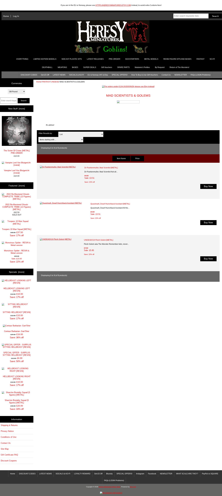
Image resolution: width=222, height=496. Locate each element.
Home (6, 16)
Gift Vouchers (106, 67)
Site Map (5, 449)
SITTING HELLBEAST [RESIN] (17, 312)
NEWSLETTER (180, 75)
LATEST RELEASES (95, 59)
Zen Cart (133, 487)
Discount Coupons (9, 461)
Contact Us (166, 75)
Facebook (152, 474)
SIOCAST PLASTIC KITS (71, 59)
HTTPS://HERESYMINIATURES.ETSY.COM (113, 5)
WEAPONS (62, 67)
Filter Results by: (45, 133)
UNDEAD (55, 82)
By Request (159, 67)
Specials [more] (16, 272)
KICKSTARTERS (132, 59)
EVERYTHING (22, 59)
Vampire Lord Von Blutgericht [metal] (16, 171)
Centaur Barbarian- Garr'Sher (16, 331)
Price (137, 158)
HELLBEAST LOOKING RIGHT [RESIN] (17, 377)
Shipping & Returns (9, 425)
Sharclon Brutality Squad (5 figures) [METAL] (17, 401)
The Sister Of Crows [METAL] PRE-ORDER (17, 151)
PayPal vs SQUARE (210, 474)
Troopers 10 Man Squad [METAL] (16, 229)
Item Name (121, 158)
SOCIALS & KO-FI (76, 75)
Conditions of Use (8, 437)
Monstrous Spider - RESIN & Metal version (16, 252)
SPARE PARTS (123, 67)
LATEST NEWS (59, 75)
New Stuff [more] (16, 108)
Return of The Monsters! (179, 67)
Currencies (16, 83)
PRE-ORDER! (114, 59)
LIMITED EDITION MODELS (44, 59)
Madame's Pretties (142, 67)
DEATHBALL (47, 67)
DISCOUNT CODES (29, 75)
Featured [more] (17, 185)
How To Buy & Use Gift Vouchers (144, 75)
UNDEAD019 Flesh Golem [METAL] (98, 240)
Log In (16, 16)
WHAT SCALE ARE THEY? (187, 474)
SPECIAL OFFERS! (119, 75)
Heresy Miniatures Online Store (109, 487)
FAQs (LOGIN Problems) (201, 75)
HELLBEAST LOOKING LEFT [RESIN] (16, 289)
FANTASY (46, 82)
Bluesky (109, 474)
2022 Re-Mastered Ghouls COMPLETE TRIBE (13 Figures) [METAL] (16, 206)
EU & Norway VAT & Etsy (98, 75)
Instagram (140, 474)
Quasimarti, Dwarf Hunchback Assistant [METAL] (110, 204)
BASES (75, 67)
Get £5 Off (45, 75)
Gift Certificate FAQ (9, 455)
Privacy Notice (7, 431)
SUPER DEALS (89, 67)
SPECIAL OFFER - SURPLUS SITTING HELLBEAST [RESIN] (17, 354)
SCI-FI (212, 59)
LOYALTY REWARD (82, 474)
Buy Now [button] (208, 186)
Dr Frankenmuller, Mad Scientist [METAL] (101, 168)
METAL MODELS (151, 59)
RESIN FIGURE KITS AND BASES (177, 59)
